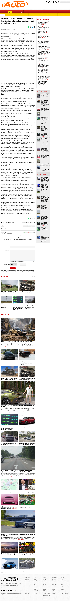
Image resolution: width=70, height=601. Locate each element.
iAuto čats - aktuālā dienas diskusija (43, 37)
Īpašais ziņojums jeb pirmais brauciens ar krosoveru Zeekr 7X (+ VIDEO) (45, 168)
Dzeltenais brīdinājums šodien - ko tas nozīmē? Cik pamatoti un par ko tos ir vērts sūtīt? (44, 53)
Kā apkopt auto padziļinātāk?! (42, 34)
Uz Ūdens (35, 585)
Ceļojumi (44, 586)
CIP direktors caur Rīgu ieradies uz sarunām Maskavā (9, 491)
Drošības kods (7, 264)
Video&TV (27, 593)
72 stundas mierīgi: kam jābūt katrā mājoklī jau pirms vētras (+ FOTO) (26, 554)
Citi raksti (4, 276)
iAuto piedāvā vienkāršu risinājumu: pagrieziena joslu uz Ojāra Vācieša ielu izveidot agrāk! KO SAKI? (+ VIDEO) (16, 471)
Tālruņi (53, 580)
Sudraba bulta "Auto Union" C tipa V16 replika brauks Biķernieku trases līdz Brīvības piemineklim (44, 78)
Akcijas (53, 593)
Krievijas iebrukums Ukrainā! (42, 24)
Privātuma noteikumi (5, 585)
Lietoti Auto (27, 579)
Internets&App (54, 584)
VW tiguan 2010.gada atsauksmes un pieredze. (43, 86)
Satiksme (44, 584)
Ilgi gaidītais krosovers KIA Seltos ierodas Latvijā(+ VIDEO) (27, 292)
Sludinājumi (27, 577)
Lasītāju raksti (45, 599)
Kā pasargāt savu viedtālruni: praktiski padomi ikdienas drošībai (44, 186)
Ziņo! (31, 1)
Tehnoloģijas (54, 577)
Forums (35, 593)
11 (33, 492)
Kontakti (40, 1)
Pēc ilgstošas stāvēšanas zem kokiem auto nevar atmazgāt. (43, 74)
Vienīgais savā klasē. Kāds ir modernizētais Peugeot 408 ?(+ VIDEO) (44, 128)
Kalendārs (62, 589)
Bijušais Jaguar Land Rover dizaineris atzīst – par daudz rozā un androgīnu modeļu (9, 507)
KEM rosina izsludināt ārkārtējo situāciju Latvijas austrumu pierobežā (6, 305)
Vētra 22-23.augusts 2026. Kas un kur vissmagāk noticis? (44, 42)
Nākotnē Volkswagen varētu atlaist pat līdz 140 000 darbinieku (27, 444)
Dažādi (53, 590)
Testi (35, 589)
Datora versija (4, 587)
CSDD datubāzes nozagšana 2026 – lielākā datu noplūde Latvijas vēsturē (43, 66)
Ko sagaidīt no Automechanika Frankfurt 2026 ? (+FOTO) (26, 507)
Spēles (53, 585)
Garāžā (44, 585)
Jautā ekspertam (64, 593)
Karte (44, 590)
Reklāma (35, 1)
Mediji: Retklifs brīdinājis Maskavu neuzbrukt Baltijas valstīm (9, 379)
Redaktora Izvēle (37, 591)
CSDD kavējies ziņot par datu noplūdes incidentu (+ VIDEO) (26, 491)
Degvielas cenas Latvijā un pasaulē (44, 39)
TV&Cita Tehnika (54, 588)
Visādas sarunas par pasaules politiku (43, 32)
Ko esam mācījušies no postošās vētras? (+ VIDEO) (45, 156)
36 (23, 364)
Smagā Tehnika (36, 586)
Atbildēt (33, 225)
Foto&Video (54, 586)
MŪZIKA (41, 26)
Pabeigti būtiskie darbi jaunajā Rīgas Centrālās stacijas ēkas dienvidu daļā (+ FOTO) (30, 306)
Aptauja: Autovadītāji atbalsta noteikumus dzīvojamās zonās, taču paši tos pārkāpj (45, 239)
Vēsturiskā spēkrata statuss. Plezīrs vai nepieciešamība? (43, 82)
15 (23, 571)
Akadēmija (44, 583)
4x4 (61, 583)
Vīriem (44, 577)
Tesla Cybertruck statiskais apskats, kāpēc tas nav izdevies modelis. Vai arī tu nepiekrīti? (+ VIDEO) (26, 362)
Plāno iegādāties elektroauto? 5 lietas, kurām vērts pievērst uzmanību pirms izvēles (45, 179)
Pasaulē (35, 580)
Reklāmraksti (36, 590)
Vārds (8, 247)
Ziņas (35, 577)
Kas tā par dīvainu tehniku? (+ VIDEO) (45, 113)
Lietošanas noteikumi (17, 583)
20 (10, 444)
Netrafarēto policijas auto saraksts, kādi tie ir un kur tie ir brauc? (43, 28)
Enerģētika (54, 579)
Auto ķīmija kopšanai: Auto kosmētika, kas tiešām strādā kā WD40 (43, 57)
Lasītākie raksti (42, 91)
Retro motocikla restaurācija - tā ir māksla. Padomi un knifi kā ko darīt (44, 61)
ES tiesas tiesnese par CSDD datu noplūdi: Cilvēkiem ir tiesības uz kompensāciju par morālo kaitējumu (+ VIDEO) (18, 306)
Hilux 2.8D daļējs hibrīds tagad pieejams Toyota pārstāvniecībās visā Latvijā (9, 293)
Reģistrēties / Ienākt (64, 1)
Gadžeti (53, 589)
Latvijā (35, 579)
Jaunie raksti (41, 175)
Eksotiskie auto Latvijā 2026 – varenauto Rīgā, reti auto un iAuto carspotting (44, 48)
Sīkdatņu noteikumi (14, 585)
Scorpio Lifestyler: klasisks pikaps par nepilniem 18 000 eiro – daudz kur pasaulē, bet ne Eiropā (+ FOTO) (18, 342)
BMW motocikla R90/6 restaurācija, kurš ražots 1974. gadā (43, 70)
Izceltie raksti (6, 314)
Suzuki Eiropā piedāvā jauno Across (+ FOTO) (8, 361)
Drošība (44, 579)
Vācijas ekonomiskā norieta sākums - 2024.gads (44, 46)
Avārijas (44, 580)
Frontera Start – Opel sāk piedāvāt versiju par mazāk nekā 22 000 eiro (9, 570)
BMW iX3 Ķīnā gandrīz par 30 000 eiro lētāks (45, 109)
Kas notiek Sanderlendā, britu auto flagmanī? (43, 22)
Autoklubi (44, 589)
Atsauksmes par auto (46, 595)
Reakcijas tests (45, 591)
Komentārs (7, 250)
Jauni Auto (26, 580)
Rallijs (62, 579)
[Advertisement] (35, 72)
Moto (35, 583)
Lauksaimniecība (37, 588)
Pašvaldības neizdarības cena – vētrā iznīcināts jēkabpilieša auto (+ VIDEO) (45, 162)
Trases (62, 588)
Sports (62, 577)
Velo (34, 584)
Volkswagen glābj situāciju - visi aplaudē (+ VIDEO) (8, 444)
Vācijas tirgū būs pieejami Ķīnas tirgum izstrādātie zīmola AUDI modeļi (8, 554)
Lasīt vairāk (7, 347)
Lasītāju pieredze (47, 593)
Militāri (44, 588)
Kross (62, 580)
